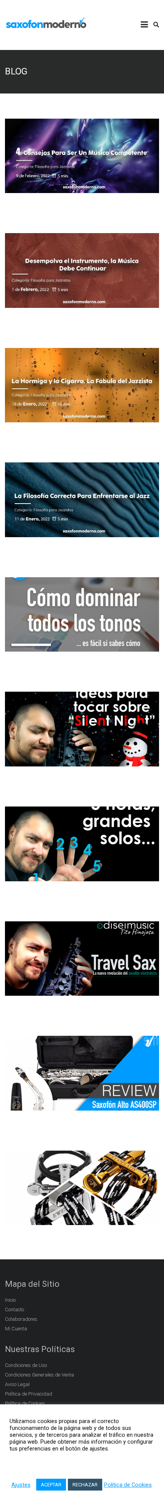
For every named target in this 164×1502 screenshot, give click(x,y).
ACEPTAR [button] (51, 1485)
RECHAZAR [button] (85, 1485)
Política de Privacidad (28, 1394)
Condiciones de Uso (26, 1365)
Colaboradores (21, 1319)
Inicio (10, 1300)
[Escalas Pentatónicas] (82, 876)
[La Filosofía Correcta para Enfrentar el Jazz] (82, 532)
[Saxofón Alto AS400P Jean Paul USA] (82, 1106)
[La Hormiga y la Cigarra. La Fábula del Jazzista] (82, 418)
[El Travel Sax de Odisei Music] (82, 991)
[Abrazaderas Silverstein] (82, 1220)
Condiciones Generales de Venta (39, 1375)
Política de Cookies (128, 1484)
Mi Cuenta (16, 1328)
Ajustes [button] (21, 1484)
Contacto (14, 1309)
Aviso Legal (17, 1384)
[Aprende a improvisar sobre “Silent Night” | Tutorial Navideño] (82, 761)
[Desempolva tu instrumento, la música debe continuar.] (82, 303)
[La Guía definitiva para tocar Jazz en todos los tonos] (82, 647)
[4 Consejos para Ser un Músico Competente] (82, 188)
